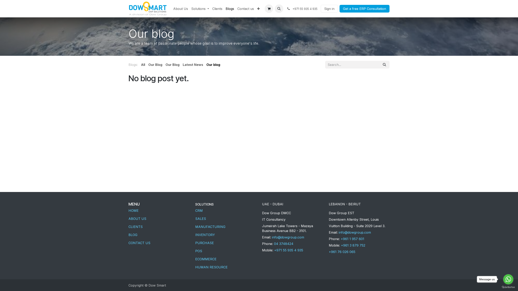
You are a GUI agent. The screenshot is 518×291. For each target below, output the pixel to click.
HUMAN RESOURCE (211, 267)
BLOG (132, 235)
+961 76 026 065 (342, 252)
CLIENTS (135, 227)
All (143, 65)
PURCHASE (204, 243)
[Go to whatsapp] (508, 279)
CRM (199, 211)
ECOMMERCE (206, 259)
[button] (279, 8)
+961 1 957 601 (352, 239)
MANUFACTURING (210, 227)
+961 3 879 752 (353, 245)
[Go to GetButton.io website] (508, 287)
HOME (133, 211)
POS (198, 251)
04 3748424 (283, 244)
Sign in (329, 9)
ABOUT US (137, 219)
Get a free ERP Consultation (364, 9)
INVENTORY (205, 235)
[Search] (384, 65)
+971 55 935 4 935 (288, 250)
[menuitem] (181, 9)
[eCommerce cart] (269, 8)
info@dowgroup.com (288, 237)
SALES (200, 219)
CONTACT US (139, 243)
